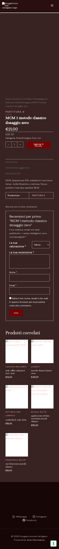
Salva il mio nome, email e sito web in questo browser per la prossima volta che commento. (28, 302)
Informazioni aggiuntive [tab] (18, 167)
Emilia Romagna (23, 102)
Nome (13, 272)
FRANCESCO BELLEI (16, 460)
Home (8, 99)
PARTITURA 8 (15, 111)
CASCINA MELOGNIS (16, 367)
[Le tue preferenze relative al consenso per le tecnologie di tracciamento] (53, 543)
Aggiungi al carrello (38, 145)
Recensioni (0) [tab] (13, 173)
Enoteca (17, 99)
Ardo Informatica (36, 540)
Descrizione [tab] (11, 162)
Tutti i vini (36, 138)
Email (13, 285)
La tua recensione (21, 252)
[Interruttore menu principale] (52, 5)
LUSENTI (35, 367)
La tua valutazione (17, 244)
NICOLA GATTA (39, 412)
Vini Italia (27, 99)
